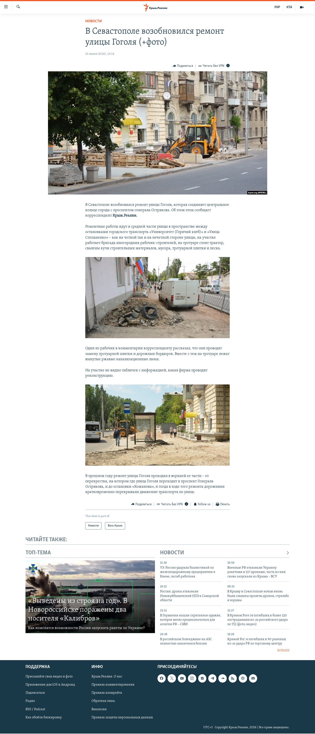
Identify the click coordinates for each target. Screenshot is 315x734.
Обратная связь (103, 701)
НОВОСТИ (172, 553)
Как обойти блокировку (44, 717)
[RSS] (233, 678)
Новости (93, 21)
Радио (30, 701)
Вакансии (99, 709)
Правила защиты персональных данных (122, 717)
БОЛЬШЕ (283, 650)
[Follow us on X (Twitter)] (172, 678)
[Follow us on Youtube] (182, 678)
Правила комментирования (113, 685)
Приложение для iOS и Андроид (50, 685)
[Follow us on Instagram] (192, 678)
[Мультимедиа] (301, 7)
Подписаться (35, 693)
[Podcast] (243, 678)
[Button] (183, 66)
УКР (277, 7)
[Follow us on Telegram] (212, 678)
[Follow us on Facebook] (162, 678)
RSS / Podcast (35, 709)
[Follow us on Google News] (202, 678)
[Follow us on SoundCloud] (222, 678)
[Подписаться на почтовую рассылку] (253, 678)
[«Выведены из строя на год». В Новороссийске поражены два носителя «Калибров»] (90, 596)
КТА (289, 7)
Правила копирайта (107, 693)
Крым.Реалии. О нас (107, 677)
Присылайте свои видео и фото (49, 677)
